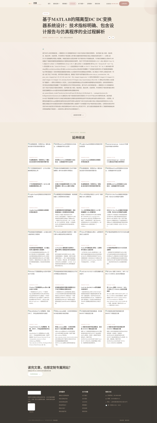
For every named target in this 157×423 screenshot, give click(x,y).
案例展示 (64, 3)
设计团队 (84, 398)
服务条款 (127, 420)
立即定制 (124, 3)
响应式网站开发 (63, 398)
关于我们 (84, 395)
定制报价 (89, 3)
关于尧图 (81, 3)
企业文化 (84, 402)
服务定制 (56, 3)
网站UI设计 (62, 408)
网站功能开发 (62, 411)
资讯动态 (72, 3)
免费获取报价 (35, 374)
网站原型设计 (62, 405)
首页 (49, 3)
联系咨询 (97, 3)
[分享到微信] (109, 37)
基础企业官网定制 (64, 395)
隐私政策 (122, 420)
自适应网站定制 (63, 402)
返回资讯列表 (78, 115)
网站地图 (55, 420)
